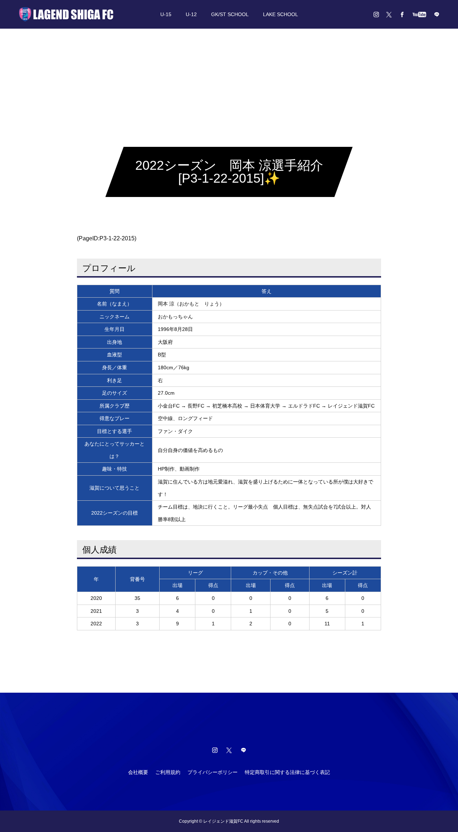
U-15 (165, 14)
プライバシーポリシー (212, 772)
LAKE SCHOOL (280, 14)
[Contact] (436, 14)
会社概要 (138, 772)
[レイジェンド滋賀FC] (66, 14)
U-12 (191, 14)
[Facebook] (401, 14)
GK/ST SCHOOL (230, 14)
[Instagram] (376, 14)
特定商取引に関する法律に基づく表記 (287, 772)
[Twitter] (389, 14)
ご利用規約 (167, 772)
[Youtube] (419, 14)
